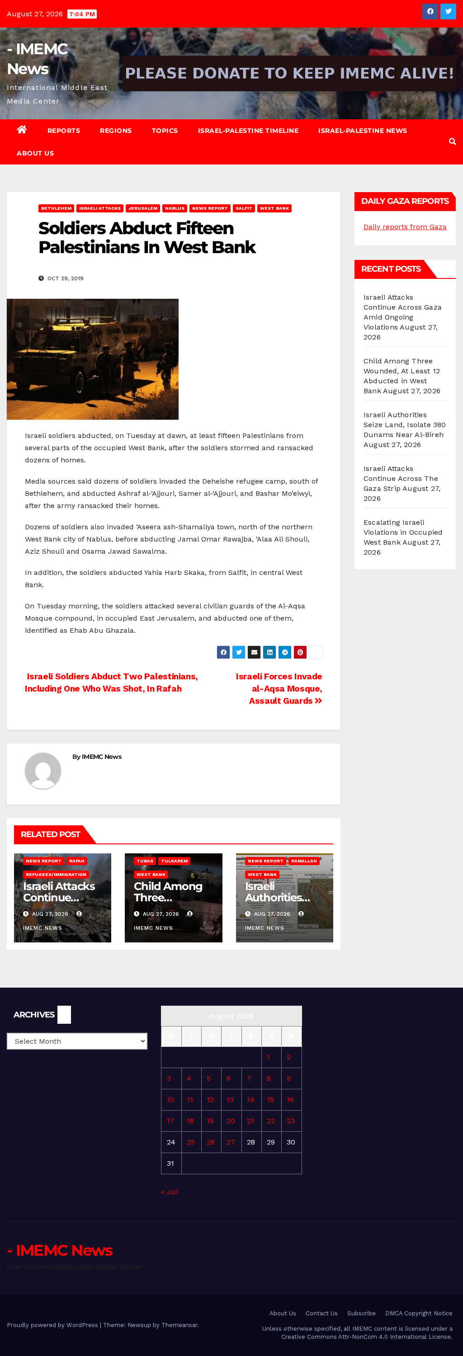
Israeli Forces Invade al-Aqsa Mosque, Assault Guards (279, 688)
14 (251, 1099)
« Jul (169, 1191)
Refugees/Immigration (56, 874)
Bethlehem (56, 208)
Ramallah (304, 860)
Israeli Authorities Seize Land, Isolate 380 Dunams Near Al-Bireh (405, 424)
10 (171, 1099)
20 (231, 1120)
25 (191, 1142)
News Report (210, 208)
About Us (35, 153)
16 (290, 1099)
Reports (63, 131)
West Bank (274, 208)
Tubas (145, 860)
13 (230, 1099)
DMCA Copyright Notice (419, 1313)
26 (211, 1142)
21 (250, 1120)
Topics (165, 131)
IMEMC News (101, 757)
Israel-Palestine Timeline (248, 131)
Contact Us (322, 1313)
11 (190, 1099)
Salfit (244, 208)
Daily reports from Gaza (405, 226)
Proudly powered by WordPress (53, 1325)
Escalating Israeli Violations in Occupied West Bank (403, 532)
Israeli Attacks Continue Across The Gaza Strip (401, 478)
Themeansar (179, 1325)
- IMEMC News (60, 1250)
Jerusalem (142, 208)
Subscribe (361, 1313)
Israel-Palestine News (362, 131)
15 (270, 1099)
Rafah (77, 860)
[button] (452, 141)
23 (291, 1120)
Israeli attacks (100, 208)
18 (190, 1120)
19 (210, 1120)
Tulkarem (174, 860)
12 (210, 1099)
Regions (116, 131)
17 (171, 1120)
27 (231, 1142)
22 (271, 1120)
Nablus (174, 208)
